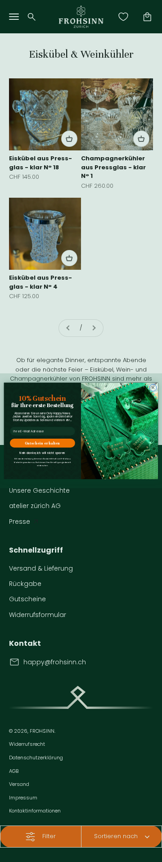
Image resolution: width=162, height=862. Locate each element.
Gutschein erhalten (42, 443)
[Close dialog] (152, 388)
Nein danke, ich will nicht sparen (42, 453)
